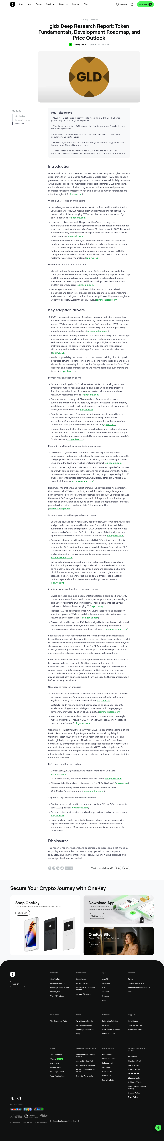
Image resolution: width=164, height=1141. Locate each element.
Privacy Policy (55, 1068)
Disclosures (19, 124)
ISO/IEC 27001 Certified (85, 1065)
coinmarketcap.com (106, 299)
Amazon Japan (82, 983)
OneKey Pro (55, 979)
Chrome (105, 996)
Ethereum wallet (108, 1059)
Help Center (133, 1021)
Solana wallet (107, 1063)
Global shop (81, 979)
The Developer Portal (58, 1021)
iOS (103, 987)
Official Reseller (108, 1034)
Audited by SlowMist (84, 1061)
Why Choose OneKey (85, 1021)
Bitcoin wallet (107, 1055)
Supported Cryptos (136, 983)
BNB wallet (106, 1076)
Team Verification (57, 1076)
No (119, 868)
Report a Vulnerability (85, 1076)
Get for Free (97, 916)
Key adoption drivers (23, 120)
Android (105, 992)
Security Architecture (85, 1029)
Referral (105, 1025)
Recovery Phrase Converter (139, 987)
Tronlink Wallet (134, 1069)
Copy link (69, 868)
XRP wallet (106, 1067)
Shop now (22, 913)
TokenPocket (133, 1074)
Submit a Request (135, 1025)
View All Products (57, 996)
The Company (56, 1055)
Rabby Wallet (133, 1065)
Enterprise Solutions (110, 1021)
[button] (30, 4)
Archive (94, 19)
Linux (104, 1000)
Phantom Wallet (134, 1061)
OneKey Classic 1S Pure (59, 987)
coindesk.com (75, 194)
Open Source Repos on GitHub (85, 1056)
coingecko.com (77, 217)
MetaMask (132, 1057)
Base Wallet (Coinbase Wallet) (137, 1087)
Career (53, 1059)
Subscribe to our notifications (64, 1121)
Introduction (20, 116)
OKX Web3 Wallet (135, 1082)
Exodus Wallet (134, 1093)
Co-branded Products (111, 1029)
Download (143, 4)
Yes (127, 868)
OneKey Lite (55, 992)
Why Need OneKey (84, 1025)
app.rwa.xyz (92, 258)
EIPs (130, 992)
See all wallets (108, 1080)
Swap (130, 979)
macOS (105, 979)
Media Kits (54, 1063)
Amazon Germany (83, 994)
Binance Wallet (134, 1078)
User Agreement (57, 1072)
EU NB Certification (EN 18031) (85, 1070)
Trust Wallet (133, 1097)
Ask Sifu (94, 944)
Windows (106, 983)
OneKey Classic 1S (57, 983)
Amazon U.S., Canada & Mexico (85, 988)
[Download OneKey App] (158, 1128)
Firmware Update (135, 1029)
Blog (78, 1034)
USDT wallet (107, 1071)
